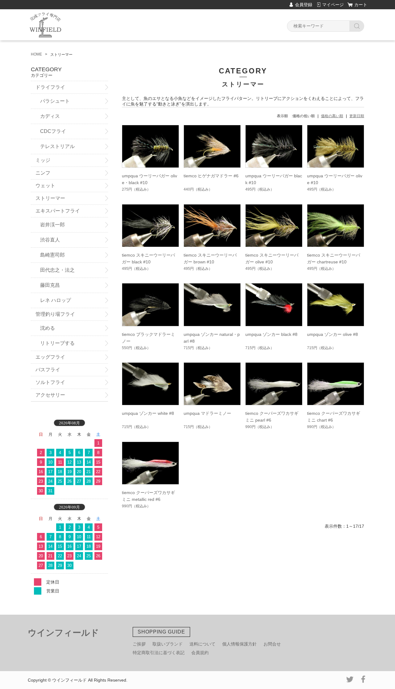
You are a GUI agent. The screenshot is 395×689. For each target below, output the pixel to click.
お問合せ (272, 644)
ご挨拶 (139, 644)
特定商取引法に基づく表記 (159, 652)
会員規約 (200, 652)
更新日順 (356, 116)
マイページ (333, 4)
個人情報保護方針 (239, 644)
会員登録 (303, 4)
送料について (202, 644)
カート (360, 4)
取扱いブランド (167, 644)
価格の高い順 (332, 116)
